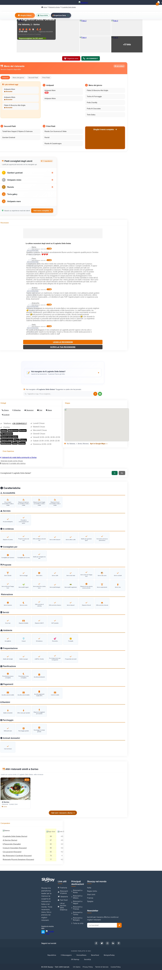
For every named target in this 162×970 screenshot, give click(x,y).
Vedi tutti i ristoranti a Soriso (62, 813)
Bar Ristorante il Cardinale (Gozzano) (17, 856)
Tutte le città (78, 923)
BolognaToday (109, 955)
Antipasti (5, 77)
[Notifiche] (158, 2)
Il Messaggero (66, 955)
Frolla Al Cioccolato (94, 108)
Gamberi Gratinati (8, 137)
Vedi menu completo (41, 210)
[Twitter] (102, 943)
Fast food (63, 900)
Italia (89, 888)
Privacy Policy (88, 967)
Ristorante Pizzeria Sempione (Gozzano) (18, 859)
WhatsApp (17, 410)
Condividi (6, 415)
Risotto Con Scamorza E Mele (55, 131)
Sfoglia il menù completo (103, 129)
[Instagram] (107, 943)
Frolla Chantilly (92, 102)
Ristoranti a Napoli (77, 902)
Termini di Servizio (101, 967)
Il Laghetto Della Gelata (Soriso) (15, 836)
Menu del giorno (18, 77)
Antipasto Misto (9, 97)
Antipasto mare (14, 201)
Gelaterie (64, 897)
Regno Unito (92, 891)
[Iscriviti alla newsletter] (119, 925)
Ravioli (47, 137)
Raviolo (10, 187)
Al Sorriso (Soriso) (10, 840)
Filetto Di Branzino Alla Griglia (14, 105)
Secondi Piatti (33, 77)
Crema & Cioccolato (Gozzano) (15, 848)
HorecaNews (81, 955)
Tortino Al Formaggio (94, 96)
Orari (40, 410)
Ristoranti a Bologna (77, 919)
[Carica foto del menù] (100, 394)
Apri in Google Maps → (98, 443)
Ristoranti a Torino (77, 913)
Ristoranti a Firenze (77, 908)
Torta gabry (12, 194)
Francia (90, 898)
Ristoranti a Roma (77, 891)
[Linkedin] (113, 943)
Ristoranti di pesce (64, 892)
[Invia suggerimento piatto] (95, 394)
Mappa (49, 410)
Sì (114, 473)
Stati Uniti (91, 894)
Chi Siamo (76, 967)
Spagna (90, 901)
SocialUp (87, 959)
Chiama (6, 410)
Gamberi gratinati (15, 172)
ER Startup (75, 959)
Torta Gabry (91, 114)
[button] (62, 372)
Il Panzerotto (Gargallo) (12, 844)
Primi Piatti (46, 77)
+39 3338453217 (19, 423)
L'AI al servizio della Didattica (63, 906)
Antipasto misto (14, 179)
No (122, 473)
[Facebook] (96, 943)
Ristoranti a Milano (77, 897)
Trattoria (63, 888)
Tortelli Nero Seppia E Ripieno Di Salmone (17, 131)
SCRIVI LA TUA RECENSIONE (62, 347)
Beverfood (95, 955)
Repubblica (51, 955)
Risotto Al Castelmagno (53, 143)
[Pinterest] (119, 943)
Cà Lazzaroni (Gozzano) (12, 852)
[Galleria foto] (95, 27)
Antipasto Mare (9, 89)
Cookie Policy (116, 967)
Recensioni (30, 410)
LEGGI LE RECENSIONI (63, 342)
